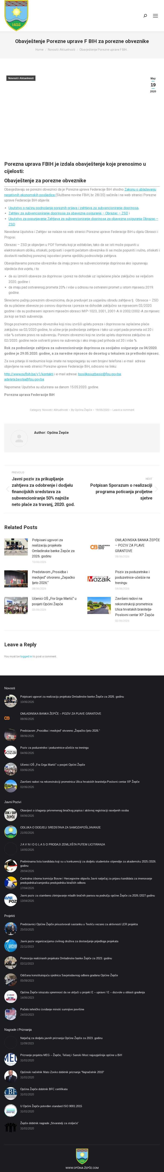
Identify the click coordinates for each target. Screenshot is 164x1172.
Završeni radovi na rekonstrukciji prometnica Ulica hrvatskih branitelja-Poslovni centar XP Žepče (134, 607)
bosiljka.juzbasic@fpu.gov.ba (99, 374)
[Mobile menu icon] (155, 15)
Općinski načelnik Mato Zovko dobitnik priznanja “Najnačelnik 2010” (62, 1072)
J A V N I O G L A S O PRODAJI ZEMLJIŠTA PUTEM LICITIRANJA (62, 844)
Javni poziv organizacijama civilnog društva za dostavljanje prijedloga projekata (69, 941)
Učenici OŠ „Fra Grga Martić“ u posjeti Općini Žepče (54, 601)
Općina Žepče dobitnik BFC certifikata (43, 1089)
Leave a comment (123, 409)
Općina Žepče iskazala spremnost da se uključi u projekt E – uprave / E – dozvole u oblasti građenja (82, 992)
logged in (26, 656)
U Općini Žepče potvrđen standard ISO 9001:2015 (51, 1106)
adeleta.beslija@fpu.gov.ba (24, 379)
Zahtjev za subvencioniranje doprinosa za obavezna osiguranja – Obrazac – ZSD (68, 213)
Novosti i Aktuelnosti (21, 78)
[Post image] (16, 546)
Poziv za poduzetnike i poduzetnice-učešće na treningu (132, 577)
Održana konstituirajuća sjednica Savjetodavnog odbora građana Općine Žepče (69, 975)
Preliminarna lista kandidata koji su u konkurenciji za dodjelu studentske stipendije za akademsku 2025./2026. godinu (88, 863)
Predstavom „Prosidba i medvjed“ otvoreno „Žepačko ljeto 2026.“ (53, 577)
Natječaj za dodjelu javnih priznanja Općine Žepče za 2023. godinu (61, 1038)
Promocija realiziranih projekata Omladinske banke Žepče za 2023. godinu (66, 958)
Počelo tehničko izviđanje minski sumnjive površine (52, 1009)
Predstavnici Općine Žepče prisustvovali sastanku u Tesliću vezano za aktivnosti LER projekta (79, 924)
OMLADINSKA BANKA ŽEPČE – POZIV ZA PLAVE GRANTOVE (137, 545)
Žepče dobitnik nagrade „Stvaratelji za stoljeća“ (49, 1123)
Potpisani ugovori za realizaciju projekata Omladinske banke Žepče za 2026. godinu (53, 548)
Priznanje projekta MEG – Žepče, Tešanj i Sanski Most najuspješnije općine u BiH (71, 1055)
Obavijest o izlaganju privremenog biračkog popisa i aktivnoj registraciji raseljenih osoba (74, 810)
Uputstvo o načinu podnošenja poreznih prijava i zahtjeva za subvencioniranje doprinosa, (74, 208)
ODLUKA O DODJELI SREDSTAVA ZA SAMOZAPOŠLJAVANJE (60, 827)
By (81, 409)
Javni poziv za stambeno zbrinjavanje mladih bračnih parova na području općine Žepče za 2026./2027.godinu (87, 895)
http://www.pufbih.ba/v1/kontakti (28, 374)
